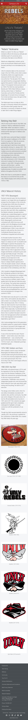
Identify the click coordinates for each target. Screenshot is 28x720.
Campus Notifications (7, 681)
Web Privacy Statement (7, 687)
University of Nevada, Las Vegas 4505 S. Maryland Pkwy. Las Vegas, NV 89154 (9, 698)
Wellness (4, 672)
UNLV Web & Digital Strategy (19, 712)
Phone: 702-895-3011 (7, 703)
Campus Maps (5, 706)
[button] (2, 3)
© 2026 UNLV (5, 712)
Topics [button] (18, 0)
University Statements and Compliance (11, 684)
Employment (5, 665)
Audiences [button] (24, 0)
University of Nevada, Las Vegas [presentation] (2, 1)
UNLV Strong (5, 668)
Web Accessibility (6, 690)
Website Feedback (6, 693)
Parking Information (6, 709)
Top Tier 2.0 (4, 678)
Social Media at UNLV (14, 717)
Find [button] (26, 3)
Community (4, 675)
